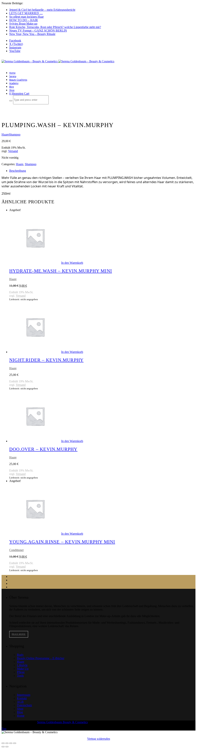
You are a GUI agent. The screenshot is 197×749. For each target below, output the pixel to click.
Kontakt (22, 698)
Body (20, 654)
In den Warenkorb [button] (72, 262)
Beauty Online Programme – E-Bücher (40, 658)
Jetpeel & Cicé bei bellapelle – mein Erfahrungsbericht (42, 9)
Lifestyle (22, 665)
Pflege (21, 672)
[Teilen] (10, 743)
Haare (5, 134)
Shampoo (14, 134)
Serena (12, 76)
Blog (11, 86)
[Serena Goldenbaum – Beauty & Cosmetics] (58, 61)
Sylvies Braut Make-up (23, 23)
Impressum (23, 694)
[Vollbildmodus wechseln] (6, 743)
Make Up (22, 668)
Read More (19, 634)
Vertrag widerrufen (98, 738)
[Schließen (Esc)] (14, 743)
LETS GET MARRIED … (26, 13)
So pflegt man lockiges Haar (26, 16)
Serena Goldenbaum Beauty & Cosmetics (62, 722)
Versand (13, 151)
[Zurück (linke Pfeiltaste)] (3, 746)
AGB (20, 701)
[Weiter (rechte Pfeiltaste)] (6, 746)
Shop (11, 90)
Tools (20, 675)
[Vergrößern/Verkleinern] (3, 743)
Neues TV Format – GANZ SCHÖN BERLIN (38, 30)
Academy (13, 83)
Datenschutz (24, 705)
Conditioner (16, 550)
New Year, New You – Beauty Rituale (32, 34)
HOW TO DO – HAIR (23, 20)
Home (12, 72)
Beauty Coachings (18, 79)
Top (4, 728)
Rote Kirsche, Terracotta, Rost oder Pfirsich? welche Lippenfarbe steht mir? (55, 27)
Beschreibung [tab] (17, 170)
